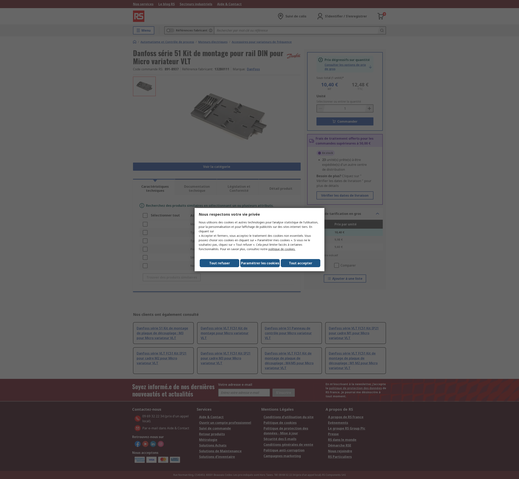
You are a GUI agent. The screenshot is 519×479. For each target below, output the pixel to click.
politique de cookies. (281, 249)
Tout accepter (300, 263)
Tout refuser (219, 263)
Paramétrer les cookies (260, 263)
